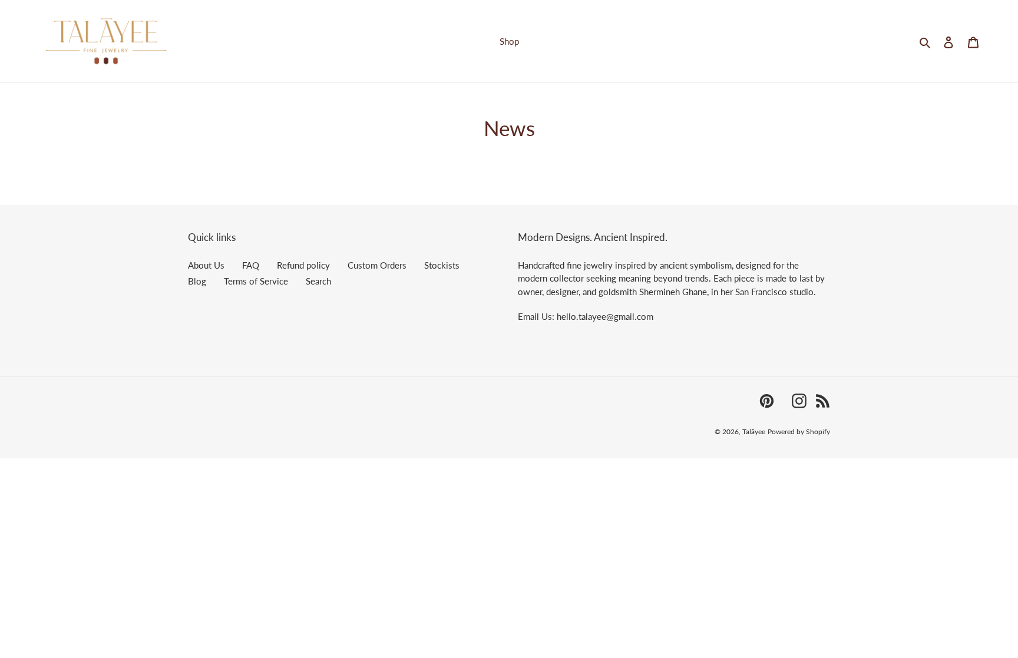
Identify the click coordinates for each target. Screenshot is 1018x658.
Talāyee (753, 431)
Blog (197, 281)
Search (318, 281)
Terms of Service (256, 281)
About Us (206, 265)
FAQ (250, 265)
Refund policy (303, 265)
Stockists (442, 265)
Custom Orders (377, 265)
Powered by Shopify (799, 431)
